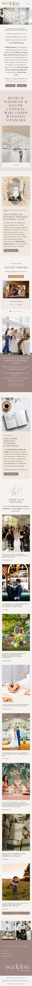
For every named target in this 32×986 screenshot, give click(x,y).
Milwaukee (10, 85)
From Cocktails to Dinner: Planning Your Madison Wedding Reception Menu (15, 556)
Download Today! (11, 474)
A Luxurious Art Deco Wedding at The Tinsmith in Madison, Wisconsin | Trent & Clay (15, 605)
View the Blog (16, 913)
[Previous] (2, 16)
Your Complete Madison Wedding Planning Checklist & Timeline (15, 705)
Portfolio (19, 305)
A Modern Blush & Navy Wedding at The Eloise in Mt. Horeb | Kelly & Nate (16, 754)
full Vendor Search (16, 276)
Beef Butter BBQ (16, 301)
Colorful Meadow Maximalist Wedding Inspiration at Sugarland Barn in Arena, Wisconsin (14, 655)
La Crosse (22, 85)
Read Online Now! (11, 250)
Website (12, 305)
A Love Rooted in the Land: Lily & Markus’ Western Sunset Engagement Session (15, 905)
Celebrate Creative (19, 983)
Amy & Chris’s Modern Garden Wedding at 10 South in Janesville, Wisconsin (14, 855)
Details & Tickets (16, 385)
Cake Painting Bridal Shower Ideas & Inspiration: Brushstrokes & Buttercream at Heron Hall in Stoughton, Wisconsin (16, 804)
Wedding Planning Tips (7, 560)
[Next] (29, 16)
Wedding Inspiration (6, 661)
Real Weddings (5, 610)
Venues (16, 165)
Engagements (5, 909)
